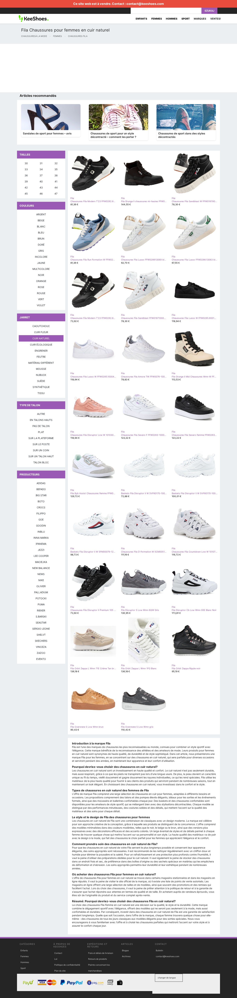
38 (56, 175)
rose (41, 287)
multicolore (41, 268)
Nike (41, 580)
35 (56, 169)
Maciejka (41, 561)
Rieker (41, 610)
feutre (41, 356)
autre (41, 413)
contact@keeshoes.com (145, 4)
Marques (200, 18)
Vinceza (41, 646)
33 (26, 169)
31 (41, 163)
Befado (41, 489)
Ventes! (215, 18)
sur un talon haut (41, 456)
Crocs (41, 507)
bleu (41, 232)
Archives (126, 956)
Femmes (24, 956)
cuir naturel (41, 338)
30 (26, 163)
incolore (41, 256)
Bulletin (159, 950)
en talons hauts (41, 419)
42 (26, 187)
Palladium (41, 592)
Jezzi (41, 549)
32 (55, 163)
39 (26, 181)
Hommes (24, 962)
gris (41, 250)
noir (41, 274)
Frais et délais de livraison (100, 953)
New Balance (41, 568)
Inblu (41, 531)
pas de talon (41, 426)
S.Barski (41, 616)
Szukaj (209, 10)
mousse (41, 368)
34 (41, 169)
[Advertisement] (104, 68)
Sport (23, 968)
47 (55, 193)
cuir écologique (41, 344)
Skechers (41, 640)
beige (41, 220)
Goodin (41, 525)
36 (26, 175)
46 (41, 193)
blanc (41, 226)
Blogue (125, 950)
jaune (41, 262)
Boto (41, 501)
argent (41, 214)
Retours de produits (97, 959)
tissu (41, 393)
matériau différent (41, 362)
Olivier (41, 586)
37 (41, 175)
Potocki (41, 598)
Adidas (41, 483)
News (41, 574)
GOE (41, 519)
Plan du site (60, 970)
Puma (41, 604)
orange (41, 281)
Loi (55, 959)
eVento (41, 658)
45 (26, 193)
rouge (41, 293)
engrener (41, 350)
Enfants (24, 950)
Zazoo (41, 652)
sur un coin (41, 450)
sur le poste (41, 444)
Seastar (41, 622)
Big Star (41, 495)
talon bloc (41, 462)
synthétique (41, 387)
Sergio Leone (41, 628)
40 (41, 181)
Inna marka (41, 537)
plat (41, 432)
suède (41, 380)
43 (41, 187)
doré (41, 244)
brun (41, 238)
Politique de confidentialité (67, 965)
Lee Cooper (41, 555)
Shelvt (41, 634)
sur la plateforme (41, 438)
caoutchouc (41, 326)
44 (56, 187)
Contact (58, 953)
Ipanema (41, 543)
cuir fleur (41, 332)
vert (41, 299)
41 (56, 181)
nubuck (41, 374)
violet (41, 305)
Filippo (41, 513)
